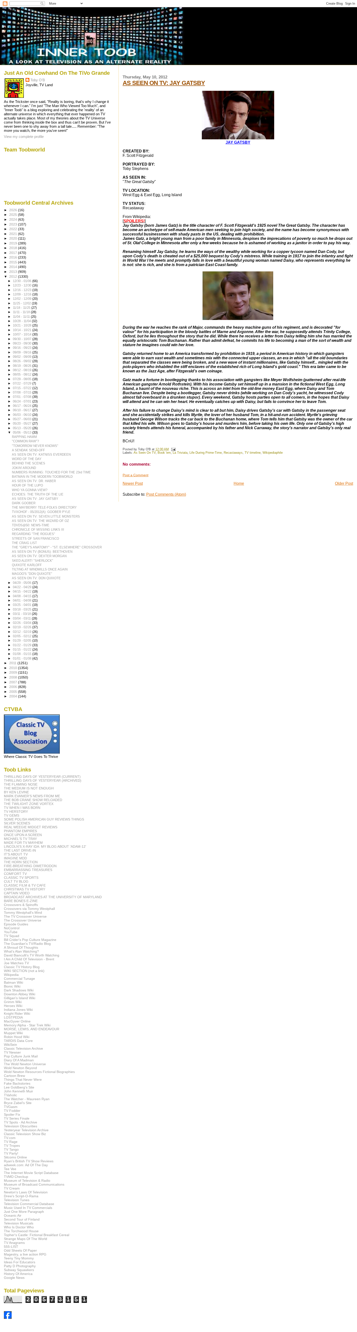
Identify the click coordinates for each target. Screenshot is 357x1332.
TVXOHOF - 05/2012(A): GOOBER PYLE (41, 512)
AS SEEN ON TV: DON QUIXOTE (36, 578)
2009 (13, 672)
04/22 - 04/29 (22, 587)
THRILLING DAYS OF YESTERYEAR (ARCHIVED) (42, 780)
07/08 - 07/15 (22, 392)
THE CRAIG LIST (24, 543)
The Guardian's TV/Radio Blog (27, 944)
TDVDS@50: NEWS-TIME (30, 525)
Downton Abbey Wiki (19, 994)
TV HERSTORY (16, 811)
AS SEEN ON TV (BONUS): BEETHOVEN (42, 551)
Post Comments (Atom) (166, 494)
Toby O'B (37, 80)
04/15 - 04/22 (22, 591)
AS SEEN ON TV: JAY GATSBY (164, 82)
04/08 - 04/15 (22, 596)
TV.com (10, 1138)
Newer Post (133, 483)
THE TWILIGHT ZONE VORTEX (28, 804)
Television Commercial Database (29, 1204)
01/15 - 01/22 (22, 649)
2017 (13, 253)
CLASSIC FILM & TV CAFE (25, 885)
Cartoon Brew (14, 1076)
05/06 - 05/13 (22, 432)
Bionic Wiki (12, 986)
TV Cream (12, 1188)
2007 (13, 682)
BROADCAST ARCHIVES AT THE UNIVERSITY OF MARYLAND (53, 897)
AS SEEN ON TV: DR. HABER (34, 481)
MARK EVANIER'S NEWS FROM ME (32, 796)
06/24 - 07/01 (22, 401)
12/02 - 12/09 (22, 299)
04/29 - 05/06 (22, 583)
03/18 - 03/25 (22, 609)
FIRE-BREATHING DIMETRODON (30, 866)
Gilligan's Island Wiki (19, 998)
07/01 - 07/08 (22, 397)
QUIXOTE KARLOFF (27, 565)
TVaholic (10, 1095)
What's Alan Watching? (21, 951)
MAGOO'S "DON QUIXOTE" (32, 574)
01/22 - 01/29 (22, 645)
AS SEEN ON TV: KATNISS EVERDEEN (41, 454)
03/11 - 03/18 (22, 614)
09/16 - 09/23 (22, 348)
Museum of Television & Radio (27, 1180)
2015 (13, 262)
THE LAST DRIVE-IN (20, 850)
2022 (13, 229)
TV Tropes (12, 1146)
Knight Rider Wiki (17, 1013)
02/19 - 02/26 (22, 627)
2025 (13, 215)
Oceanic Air (12, 1215)
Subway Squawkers (19, 1270)
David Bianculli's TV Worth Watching (31, 955)
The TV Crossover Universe (25, 916)
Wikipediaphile (273, 452)
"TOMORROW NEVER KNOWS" (35, 446)
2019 (13, 243)
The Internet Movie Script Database (31, 1173)
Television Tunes (16, 1200)
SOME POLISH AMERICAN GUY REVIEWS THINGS (44, 819)
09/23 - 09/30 (22, 343)
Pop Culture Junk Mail (21, 1056)
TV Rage (10, 1142)
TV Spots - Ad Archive (20, 1122)
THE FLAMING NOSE (20, 784)
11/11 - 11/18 (22, 312)
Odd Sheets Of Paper (20, 1250)
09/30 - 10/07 (22, 339)
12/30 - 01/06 (22, 281)
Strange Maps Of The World (25, 1239)
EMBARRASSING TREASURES (28, 870)
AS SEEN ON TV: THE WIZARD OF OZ (40, 521)
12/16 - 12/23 (22, 290)
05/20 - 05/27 (22, 423)
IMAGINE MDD (15, 858)
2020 (13, 238)
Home (239, 483)
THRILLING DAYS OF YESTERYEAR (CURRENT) (42, 777)
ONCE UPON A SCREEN (23, 835)
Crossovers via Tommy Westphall (29, 909)
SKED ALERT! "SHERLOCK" (32, 560)
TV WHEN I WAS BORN (22, 808)
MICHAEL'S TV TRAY (20, 839)
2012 (13, 276)
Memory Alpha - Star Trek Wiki (27, 1025)
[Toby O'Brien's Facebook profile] (8, 1317)
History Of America (18, 1274)
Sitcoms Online (15, 1157)
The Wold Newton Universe (25, 1064)
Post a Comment (135, 475)
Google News (14, 1278)
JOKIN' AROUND (24, 468)
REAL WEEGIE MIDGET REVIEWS (30, 827)
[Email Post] (173, 449)
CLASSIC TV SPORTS (21, 878)
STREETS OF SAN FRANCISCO (35, 538)
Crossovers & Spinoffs (21, 905)
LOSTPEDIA (13, 1017)
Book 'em (164, 452)
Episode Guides (16, 924)
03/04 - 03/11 (22, 618)
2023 (13, 224)
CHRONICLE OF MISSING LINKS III (38, 529)
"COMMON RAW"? (25, 441)
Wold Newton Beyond (20, 1068)
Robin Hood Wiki (16, 1037)
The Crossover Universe (22, 920)
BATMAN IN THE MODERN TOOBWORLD (42, 476)
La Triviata (180, 452)
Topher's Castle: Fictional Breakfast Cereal (36, 1235)
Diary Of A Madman (19, 1060)
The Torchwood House (21, 1231)
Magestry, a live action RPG (25, 1254)
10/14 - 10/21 (22, 330)
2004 (13, 696)
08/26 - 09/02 (22, 361)
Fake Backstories (17, 1083)
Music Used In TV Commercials (28, 1208)
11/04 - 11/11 (22, 316)
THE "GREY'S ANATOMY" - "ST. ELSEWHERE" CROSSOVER (57, 547)
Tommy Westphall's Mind (23, 912)
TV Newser (12, 1052)
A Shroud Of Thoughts (21, 947)
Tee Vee (10, 1169)
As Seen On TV (145, 452)
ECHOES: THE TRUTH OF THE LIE (37, 494)
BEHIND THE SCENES (28, 463)
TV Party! (11, 1153)
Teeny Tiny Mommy (19, 1258)
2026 (13, 210)
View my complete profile (24, 136)
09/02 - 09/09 (22, 357)
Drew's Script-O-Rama (21, 1196)
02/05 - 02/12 (22, 636)
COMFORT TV (15, 874)
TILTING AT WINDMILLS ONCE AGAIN (40, 569)
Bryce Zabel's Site (18, 1103)
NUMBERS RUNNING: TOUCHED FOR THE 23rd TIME (51, 472)
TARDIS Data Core (18, 1041)
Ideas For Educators (19, 1262)
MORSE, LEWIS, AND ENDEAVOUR (31, 1029)
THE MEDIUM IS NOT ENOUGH (29, 788)
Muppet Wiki (13, 1033)
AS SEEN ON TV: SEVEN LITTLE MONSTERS (46, 516)
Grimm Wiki (13, 1002)
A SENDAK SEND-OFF (28, 450)
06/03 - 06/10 (22, 415)
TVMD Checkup (16, 1177)
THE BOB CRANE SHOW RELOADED (33, 800)
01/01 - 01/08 (22, 658)
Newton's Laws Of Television (26, 1192)
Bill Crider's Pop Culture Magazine (30, 940)
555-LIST (11, 1246)
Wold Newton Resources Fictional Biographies (39, 1072)
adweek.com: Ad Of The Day (26, 1165)
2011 (13, 663)
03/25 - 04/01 (22, 605)
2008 (13, 677)
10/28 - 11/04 (22, 321)
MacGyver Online (17, 1021)
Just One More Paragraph (24, 1212)
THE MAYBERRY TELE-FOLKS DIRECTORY (44, 507)
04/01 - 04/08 (22, 600)
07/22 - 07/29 (22, 383)
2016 (13, 257)
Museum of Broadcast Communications (34, 1184)
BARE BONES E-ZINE (21, 901)
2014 (13, 267)
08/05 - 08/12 (22, 374)
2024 (13, 219)
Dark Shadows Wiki (19, 990)
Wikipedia (11, 975)
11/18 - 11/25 (22, 308)
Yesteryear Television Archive (26, 1130)
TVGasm (10, 1107)
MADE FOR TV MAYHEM (23, 843)
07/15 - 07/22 (22, 388)
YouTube (10, 932)
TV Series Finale (16, 1118)
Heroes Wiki (13, 1006)
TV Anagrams (14, 1243)
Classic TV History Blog (22, 967)
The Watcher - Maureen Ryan (27, 1099)
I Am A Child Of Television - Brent (29, 959)
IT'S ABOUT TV (16, 854)
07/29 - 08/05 (22, 379)
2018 (13, 248)
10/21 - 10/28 (22, 325)
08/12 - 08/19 (22, 370)
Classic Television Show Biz (25, 1134)
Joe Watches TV (16, 963)
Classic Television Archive (23, 1048)
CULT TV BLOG (16, 881)
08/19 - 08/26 (22, 366)
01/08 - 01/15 (22, 654)
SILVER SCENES (17, 823)
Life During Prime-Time (205, 452)
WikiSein (10, 1045)
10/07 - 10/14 (22, 334)
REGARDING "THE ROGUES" (33, 534)
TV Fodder (12, 1111)
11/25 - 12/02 (22, 303)
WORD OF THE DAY (27, 459)
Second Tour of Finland (22, 1219)
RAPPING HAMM (24, 437)
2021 (13, 234)
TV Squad (11, 936)
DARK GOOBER (23, 503)
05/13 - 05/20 (22, 428)
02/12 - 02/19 (22, 632)
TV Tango (11, 1149)
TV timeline (253, 452)
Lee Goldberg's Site (19, 1087)
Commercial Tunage (19, 978)
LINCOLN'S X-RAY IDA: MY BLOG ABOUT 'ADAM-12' (45, 846)
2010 (13, 668)
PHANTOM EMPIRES (20, 831)
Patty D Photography (20, 1266)
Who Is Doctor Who (19, 1227)
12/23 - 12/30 (22, 285)
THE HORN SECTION (21, 862)
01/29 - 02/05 (22, 640)
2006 (13, 687)
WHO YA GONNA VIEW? (29, 490)
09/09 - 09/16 (22, 352)
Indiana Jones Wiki (18, 1010)
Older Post (344, 483)
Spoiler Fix (12, 1114)
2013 (13, 272)
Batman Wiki (13, 982)
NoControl (11, 928)
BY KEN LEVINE (16, 792)
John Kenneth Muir (18, 1091)
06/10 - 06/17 (22, 410)
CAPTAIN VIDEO (17, 893)
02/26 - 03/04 (22, 623)
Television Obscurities (20, 1126)
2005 (13, 692)
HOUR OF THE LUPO (27, 485)
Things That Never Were (23, 1079)
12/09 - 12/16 (22, 294)
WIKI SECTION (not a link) (24, 971)
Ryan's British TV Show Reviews (28, 1161)
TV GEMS (11, 815)
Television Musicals (18, 1223)
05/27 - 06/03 (22, 419)
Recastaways (233, 452)
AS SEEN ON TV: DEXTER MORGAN (39, 556)
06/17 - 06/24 (22, 406)
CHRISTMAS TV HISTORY (24, 889)
